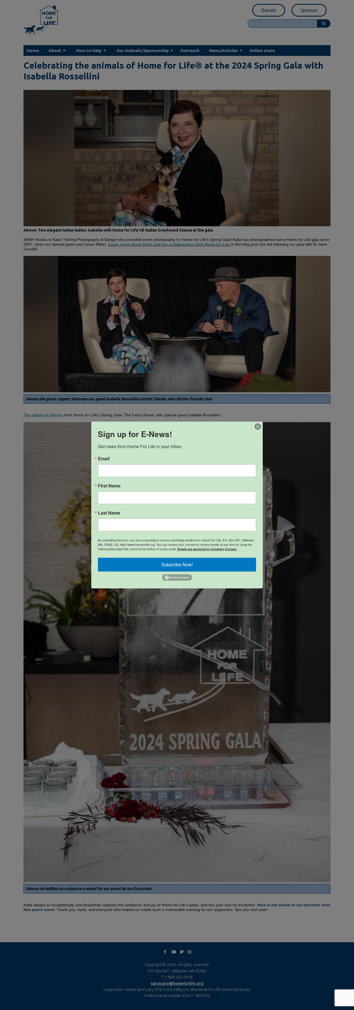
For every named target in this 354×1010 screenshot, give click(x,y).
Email (104, 458)
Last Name (109, 513)
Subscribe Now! (177, 564)
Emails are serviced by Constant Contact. (207, 549)
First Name (109, 486)
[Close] (257, 426)
